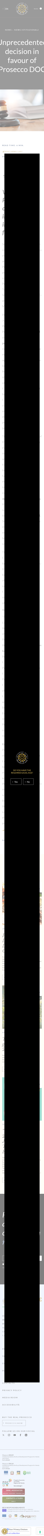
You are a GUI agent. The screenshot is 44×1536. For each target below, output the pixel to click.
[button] (4, 1531)
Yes (16, 781)
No (28, 781)
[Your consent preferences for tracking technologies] (40, 1532)
